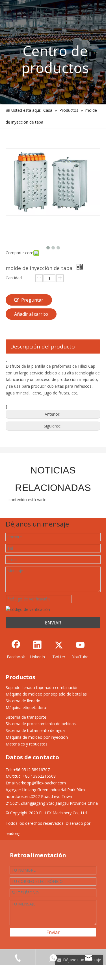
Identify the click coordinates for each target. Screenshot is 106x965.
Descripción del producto (42, 346)
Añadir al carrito (31, 314)
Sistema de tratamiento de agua (35, 730)
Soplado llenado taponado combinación (42, 687)
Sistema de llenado (23, 700)
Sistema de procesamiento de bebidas (41, 723)
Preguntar (32, 300)
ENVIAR (53, 623)
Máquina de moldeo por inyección (37, 737)
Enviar (53, 932)
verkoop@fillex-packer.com (41, 783)
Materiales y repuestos (26, 744)
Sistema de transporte (26, 717)
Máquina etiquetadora (26, 707)
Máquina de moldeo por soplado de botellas (46, 694)
